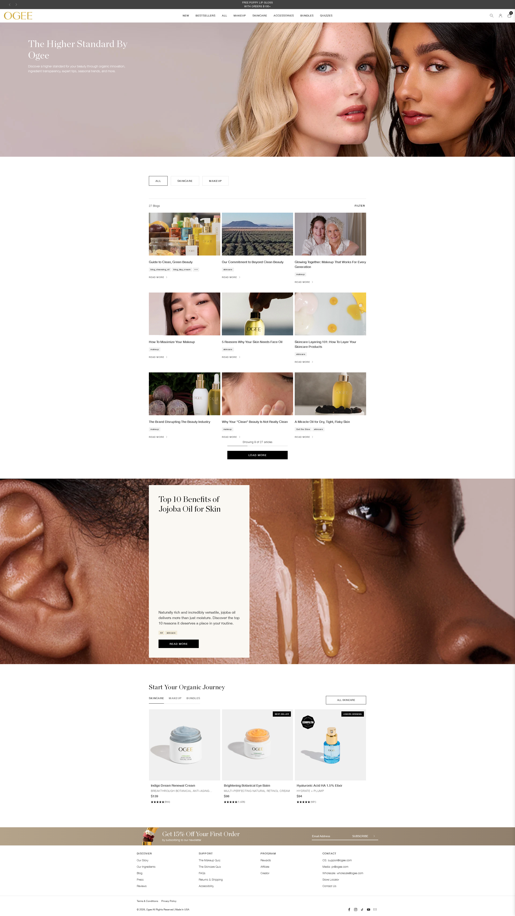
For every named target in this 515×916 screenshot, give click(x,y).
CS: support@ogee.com (337, 860)
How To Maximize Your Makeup (172, 342)
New (186, 15)
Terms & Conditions (147, 901)
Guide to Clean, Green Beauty (171, 262)
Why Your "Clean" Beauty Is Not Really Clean (255, 421)
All (224, 15)
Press (140, 879)
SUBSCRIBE (360, 836)
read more (179, 643)
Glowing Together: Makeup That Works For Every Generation (330, 264)
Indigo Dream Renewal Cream (173, 785)
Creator (265, 873)
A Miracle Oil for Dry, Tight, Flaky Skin (322, 421)
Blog (139, 873)
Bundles (307, 15)
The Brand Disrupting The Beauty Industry (179, 421)
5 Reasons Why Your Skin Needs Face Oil (252, 342)
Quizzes (326, 15)
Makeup (240, 15)
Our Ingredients (146, 866)
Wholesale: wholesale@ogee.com (342, 873)
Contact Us (329, 886)
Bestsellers (205, 15)
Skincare (259, 15)
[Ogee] (18, 16)
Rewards (266, 860)
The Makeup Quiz (209, 860)
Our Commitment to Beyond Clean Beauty (252, 262)
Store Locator (330, 879)
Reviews (142, 886)
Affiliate (265, 866)
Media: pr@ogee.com (335, 866)
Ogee (149, 909)
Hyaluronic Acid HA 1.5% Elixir (319, 785)
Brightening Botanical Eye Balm (247, 785)
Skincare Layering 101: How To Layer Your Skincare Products (325, 344)
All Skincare (346, 700)
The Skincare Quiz (210, 866)
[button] (9, 4)
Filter (360, 205)
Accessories (284, 15)
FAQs (202, 873)
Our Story (142, 860)
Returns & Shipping (211, 879)
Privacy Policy (168, 901)
